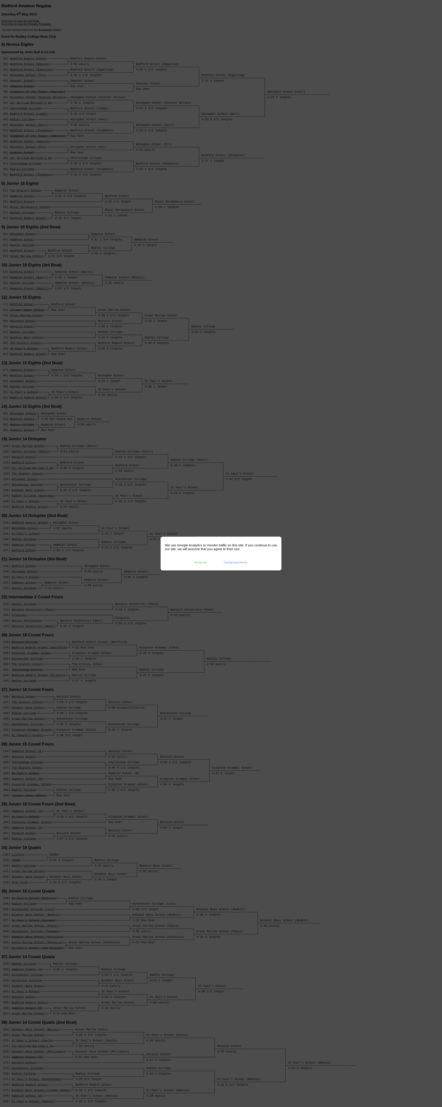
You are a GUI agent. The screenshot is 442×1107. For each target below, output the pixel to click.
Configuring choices (236, 562)
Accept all (200, 562)
